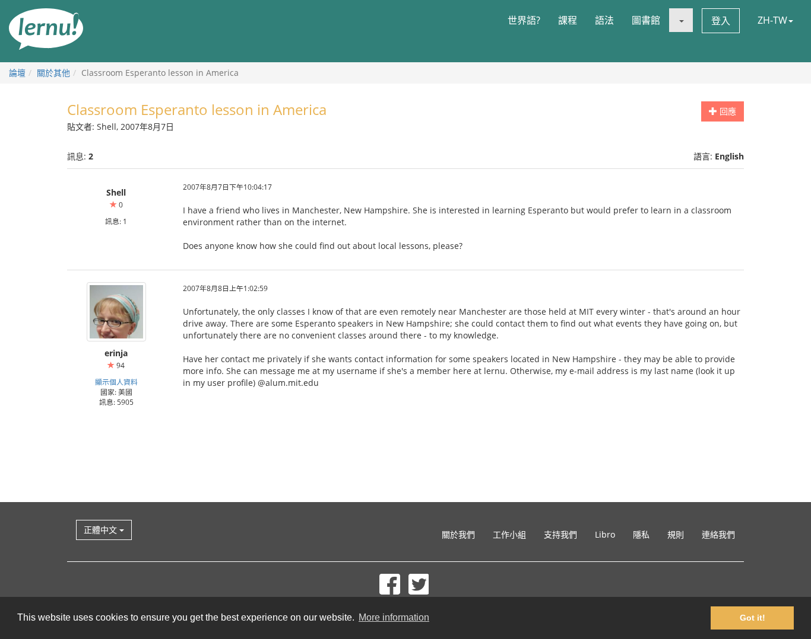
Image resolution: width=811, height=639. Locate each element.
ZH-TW (772, 20)
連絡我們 (718, 534)
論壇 (17, 72)
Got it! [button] (752, 617)
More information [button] (394, 617)
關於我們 (458, 534)
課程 (567, 20)
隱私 (641, 534)
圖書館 (646, 20)
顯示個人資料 (116, 381)
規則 (675, 534)
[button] (681, 20)
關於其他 (53, 72)
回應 (726, 111)
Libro (605, 534)
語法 (604, 20)
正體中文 (101, 529)
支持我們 (560, 534)
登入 (720, 20)
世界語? (524, 20)
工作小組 (509, 534)
